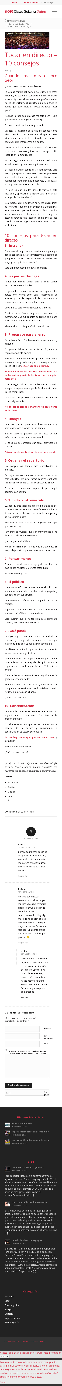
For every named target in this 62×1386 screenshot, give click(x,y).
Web (46, 1043)
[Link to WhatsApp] (55, 1345)
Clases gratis (12, 1305)
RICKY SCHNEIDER (32, 2)
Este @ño (46, 1093)
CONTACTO (15, 2)
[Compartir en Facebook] (13, 820)
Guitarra (9, 1313)
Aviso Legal (49, 2)
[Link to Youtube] (45, 1345)
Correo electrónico (49, 1039)
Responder (23, 876)
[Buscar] (45, 11)
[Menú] (53, 11)
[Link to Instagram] (50, 1345)
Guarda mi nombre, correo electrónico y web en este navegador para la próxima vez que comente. (27, 1054)
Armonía (9, 1296)
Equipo (8, 1309)
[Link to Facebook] (40, 1345)
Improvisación (12, 1318)
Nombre (47, 1029)
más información (52, 1352)
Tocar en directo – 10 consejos (31, 58)
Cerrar (3, 1382)
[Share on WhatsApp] (31, 820)
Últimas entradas (15, 21)
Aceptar (4, 1356)
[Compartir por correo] (48, 820)
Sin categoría (12, 1322)
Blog (9, 70)
